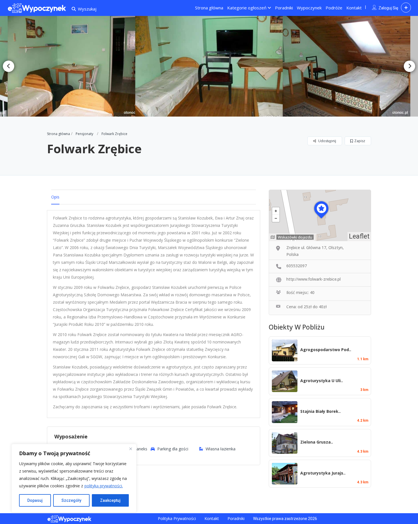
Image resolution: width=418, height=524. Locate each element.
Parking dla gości (172, 448)
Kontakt (354, 8)
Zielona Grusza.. (316, 442)
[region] (73, 478)
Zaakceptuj (110, 500)
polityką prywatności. (103, 485)
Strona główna (209, 8)
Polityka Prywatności (177, 518)
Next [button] (409, 66)
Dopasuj (35, 500)
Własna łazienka (220, 448)
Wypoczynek (309, 8)
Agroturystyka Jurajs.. (322, 473)
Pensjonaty (84, 133)
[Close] (130, 448)
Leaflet (359, 236)
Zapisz (359, 140)
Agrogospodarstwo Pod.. (325, 349)
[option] (75, 66)
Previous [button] (8, 66)
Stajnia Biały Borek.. (320, 411)
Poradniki (284, 8)
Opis (55, 197)
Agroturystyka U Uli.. (321, 380)
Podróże (334, 8)
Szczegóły (71, 500)
